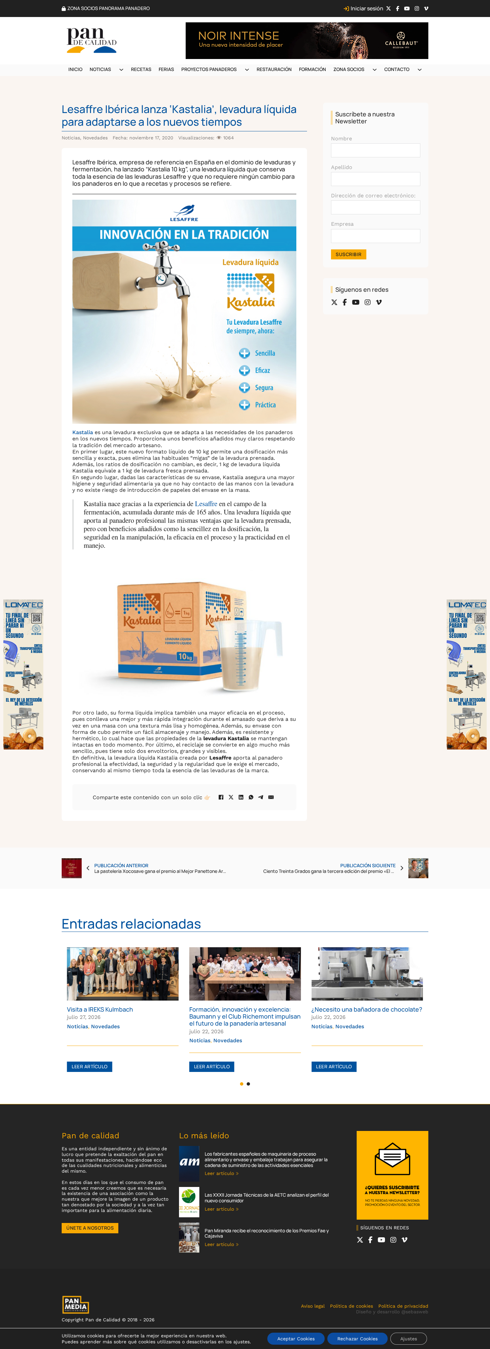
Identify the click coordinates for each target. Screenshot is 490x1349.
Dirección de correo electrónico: (373, 195)
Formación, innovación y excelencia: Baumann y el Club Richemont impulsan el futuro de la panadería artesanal (122, 1016)
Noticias (100, 69)
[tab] (241, 1084)
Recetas (141, 69)
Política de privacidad (403, 1306)
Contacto (396, 69)
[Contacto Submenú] (419, 69)
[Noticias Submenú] (121, 69)
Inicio (75, 69)
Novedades (95, 137)
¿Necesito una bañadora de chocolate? (244, 1009)
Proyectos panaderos (209, 69)
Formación (312, 69)
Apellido (341, 167)
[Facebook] (221, 797)
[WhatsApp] (251, 797)
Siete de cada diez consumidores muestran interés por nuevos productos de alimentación (358, 1016)
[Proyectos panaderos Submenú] (247, 69)
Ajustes (408, 1338)
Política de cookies (351, 1306)
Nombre (341, 138)
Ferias (166, 69)
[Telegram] (261, 797)
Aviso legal (313, 1306)
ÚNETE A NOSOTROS (90, 1228)
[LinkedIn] (241, 797)
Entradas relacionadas (131, 923)
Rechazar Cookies (357, 1338)
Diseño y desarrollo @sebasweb (392, 1311)
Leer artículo (90, 1066)
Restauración (274, 69)
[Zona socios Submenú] (374, 69)
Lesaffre (207, 503)
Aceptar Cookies (296, 1338)
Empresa (342, 224)
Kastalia (82, 432)
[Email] (271, 797)
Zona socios (348, 69)
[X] (231, 797)
